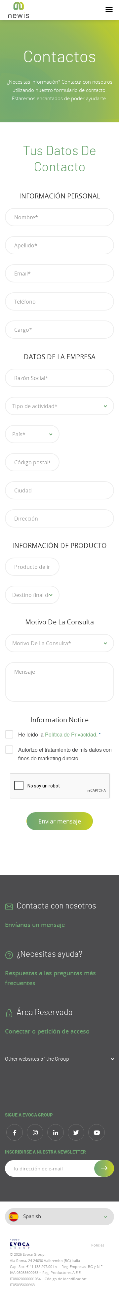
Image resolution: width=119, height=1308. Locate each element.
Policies (97, 1245)
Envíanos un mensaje (35, 925)
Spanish (31, 1216)
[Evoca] (32, 1244)
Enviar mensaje (59, 821)
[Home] (18, 10)
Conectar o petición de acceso (47, 1031)
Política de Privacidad (70, 734)
